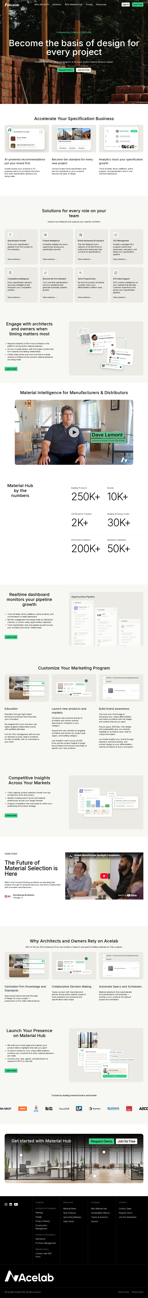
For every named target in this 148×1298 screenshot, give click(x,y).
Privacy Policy (137, 1292)
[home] (12, 4)
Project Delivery (42, 1221)
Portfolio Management (45, 1243)
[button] (42, 4)
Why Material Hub (99, 1208)
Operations (40, 1239)
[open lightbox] (74, 432)
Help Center (68, 1221)
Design (38, 1217)
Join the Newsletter (128, 1217)
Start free (137, 4)
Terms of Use (123, 1292)
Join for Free (83, 70)
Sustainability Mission (100, 1213)
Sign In (126, 4)
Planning (39, 1212)
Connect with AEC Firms (43, 1255)
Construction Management (41, 1227)
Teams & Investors (99, 1217)
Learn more (11, 369)
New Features (69, 1213)
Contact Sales (125, 1208)
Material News (69, 1208)
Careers (94, 1221)
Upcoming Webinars (72, 1217)
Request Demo (66, 70)
